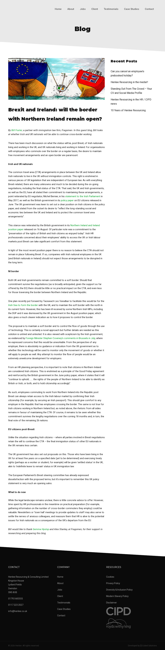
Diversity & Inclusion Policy (119, 589)
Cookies (110, 577)
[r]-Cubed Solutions (148, 646)
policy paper (67, 200)
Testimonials (111, 9)
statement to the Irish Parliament (82, 196)
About (70, 9)
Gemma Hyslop (41, 529)
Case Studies (131, 9)
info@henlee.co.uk (17, 611)
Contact (149, 9)
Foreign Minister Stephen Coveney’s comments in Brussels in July (60, 338)
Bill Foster (16, 130)
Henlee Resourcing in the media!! (129, 82)
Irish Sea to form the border (23, 305)
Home (58, 9)
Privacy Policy (113, 583)
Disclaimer (111, 602)
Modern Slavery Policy (117, 596)
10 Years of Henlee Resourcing (128, 110)
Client (94, 9)
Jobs (83, 9)
